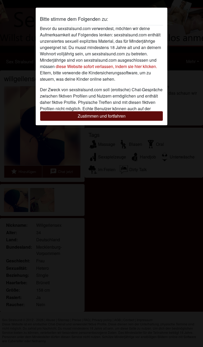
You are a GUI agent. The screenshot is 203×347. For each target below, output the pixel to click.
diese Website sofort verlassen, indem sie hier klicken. (106, 66)
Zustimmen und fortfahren (102, 116)
